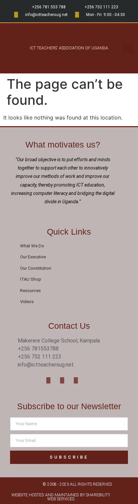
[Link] (90, 380)
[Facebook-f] (49, 380)
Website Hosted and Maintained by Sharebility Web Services (60, 497)
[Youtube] (76, 380)
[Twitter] (62, 380)
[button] (11, 48)
